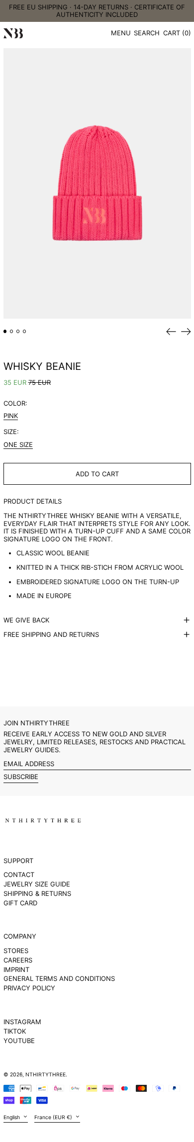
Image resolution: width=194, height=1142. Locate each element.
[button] (147, 33)
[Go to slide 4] (24, 331)
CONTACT (18, 874)
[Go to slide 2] (11, 331)
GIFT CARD (20, 903)
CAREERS (17, 960)
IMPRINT (16, 969)
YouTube (19, 1041)
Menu (121, 33)
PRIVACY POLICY (29, 988)
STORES (15, 951)
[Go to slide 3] (18, 331)
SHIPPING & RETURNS (37, 893)
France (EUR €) (54, 1117)
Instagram (22, 1022)
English (12, 1117)
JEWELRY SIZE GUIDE (36, 884)
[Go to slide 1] (5, 331)
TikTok (14, 1031)
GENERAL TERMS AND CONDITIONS (59, 978)
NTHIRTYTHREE (45, 1074)
